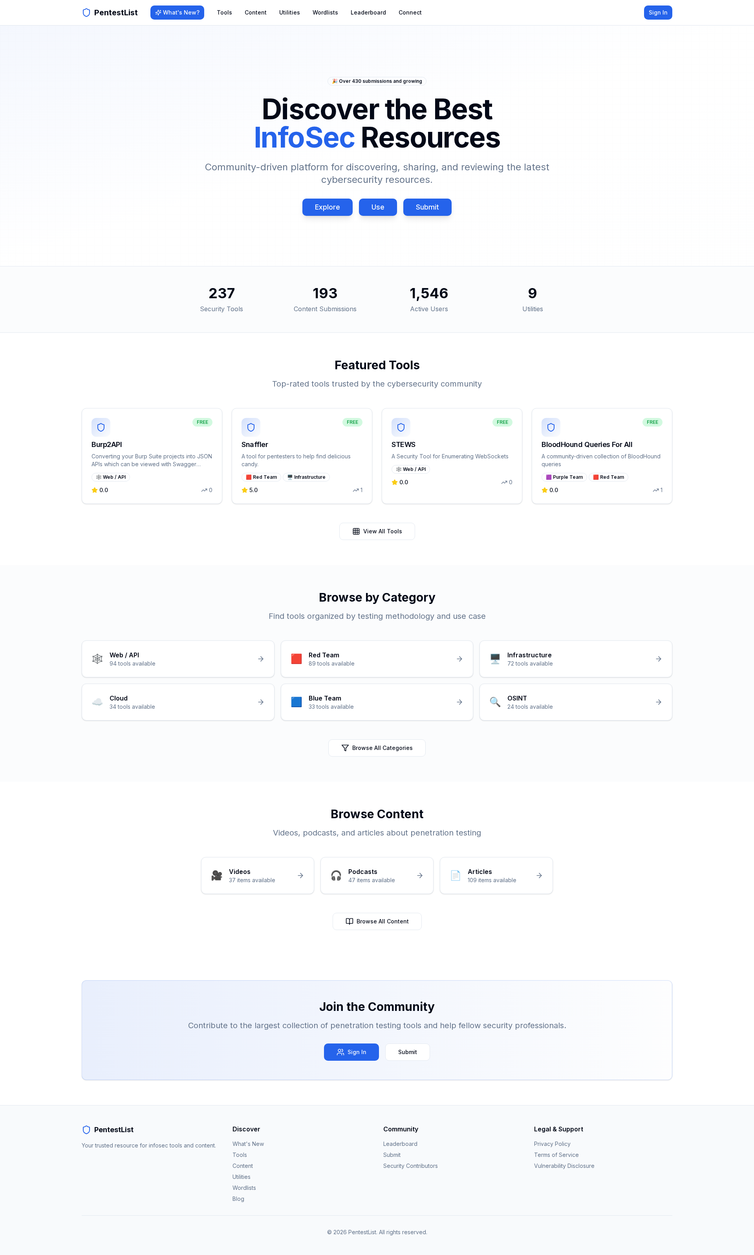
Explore (327, 207)
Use (378, 207)
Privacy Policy (552, 1143)
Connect (410, 12)
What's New (248, 1143)
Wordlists (325, 12)
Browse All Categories (382, 747)
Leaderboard (368, 12)
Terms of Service (556, 1154)
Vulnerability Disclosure (564, 1165)
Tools (224, 12)
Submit (427, 207)
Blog (238, 1198)
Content (256, 12)
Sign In (658, 12)
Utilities (289, 12)
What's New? (181, 12)
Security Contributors (410, 1165)
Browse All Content (383, 921)
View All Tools (382, 531)
